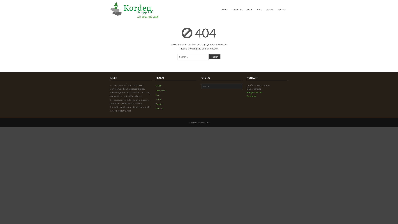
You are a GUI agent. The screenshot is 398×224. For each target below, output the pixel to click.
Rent (259, 9)
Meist (224, 9)
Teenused (237, 9)
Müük (249, 9)
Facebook (251, 96)
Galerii (270, 9)
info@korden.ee (254, 92)
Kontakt (281, 9)
